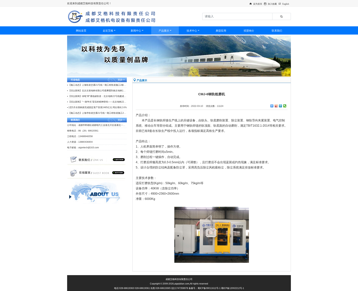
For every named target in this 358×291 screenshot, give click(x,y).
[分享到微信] (284, 105)
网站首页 (81, 30)
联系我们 (277, 30)
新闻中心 (136, 30)
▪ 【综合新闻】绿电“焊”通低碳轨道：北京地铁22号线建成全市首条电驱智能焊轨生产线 (110, 96)
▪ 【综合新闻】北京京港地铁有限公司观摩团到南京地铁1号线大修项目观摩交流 (106, 90)
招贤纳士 (249, 30)
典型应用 (221, 30)
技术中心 (192, 30)
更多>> (121, 79)
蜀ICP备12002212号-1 (232, 288)
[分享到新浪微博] (276, 105)
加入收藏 (272, 3)
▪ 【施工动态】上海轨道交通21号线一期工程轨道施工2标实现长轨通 (101, 85)
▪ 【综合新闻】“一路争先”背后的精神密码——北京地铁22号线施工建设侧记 (104, 101)
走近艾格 (108, 30)
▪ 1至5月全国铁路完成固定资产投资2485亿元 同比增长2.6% (97, 107)
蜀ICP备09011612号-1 (209, 288)
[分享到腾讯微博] (280, 105)
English (285, 3)
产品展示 (164, 30)
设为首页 (257, 3)
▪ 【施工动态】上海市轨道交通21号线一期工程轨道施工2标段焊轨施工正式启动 (106, 113)
